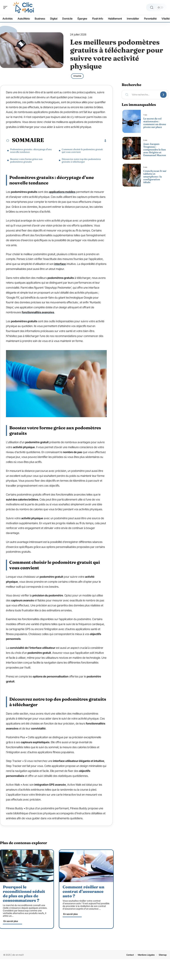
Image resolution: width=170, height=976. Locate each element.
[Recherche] (151, 7)
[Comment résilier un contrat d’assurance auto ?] (86, 866)
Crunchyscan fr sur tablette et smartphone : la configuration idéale (154, 176)
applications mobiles (62, 192)
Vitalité (77, 76)
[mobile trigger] (6, 7)
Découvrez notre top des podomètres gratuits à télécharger (81, 160)
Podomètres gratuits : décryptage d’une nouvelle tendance (31, 150)
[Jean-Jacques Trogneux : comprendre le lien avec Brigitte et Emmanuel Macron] (131, 148)
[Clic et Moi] (24, 7)
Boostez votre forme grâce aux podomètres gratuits (26, 160)
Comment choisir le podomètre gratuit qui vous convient (82, 150)
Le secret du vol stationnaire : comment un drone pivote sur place (154, 123)
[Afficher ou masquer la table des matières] (75, 141)
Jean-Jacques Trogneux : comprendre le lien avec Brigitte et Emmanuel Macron (154, 149)
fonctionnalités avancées (38, 312)
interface (60, 264)
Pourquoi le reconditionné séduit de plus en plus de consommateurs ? (24, 894)
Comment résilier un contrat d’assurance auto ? (83, 891)
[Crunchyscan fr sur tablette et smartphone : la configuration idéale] (131, 175)
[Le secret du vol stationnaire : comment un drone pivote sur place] (131, 121)
